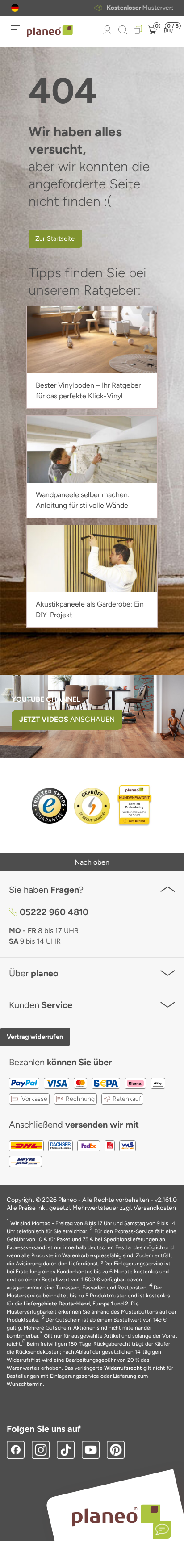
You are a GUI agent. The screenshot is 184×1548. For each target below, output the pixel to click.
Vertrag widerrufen (35, 1037)
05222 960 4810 (54, 912)
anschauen (67, 719)
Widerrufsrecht (123, 1368)
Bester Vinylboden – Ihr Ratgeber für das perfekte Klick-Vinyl (88, 390)
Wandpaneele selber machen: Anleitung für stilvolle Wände (83, 500)
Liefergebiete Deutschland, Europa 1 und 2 (76, 1304)
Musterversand (102, 8)
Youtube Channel (46, 699)
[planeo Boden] (116, 1514)
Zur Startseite (55, 238)
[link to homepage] (50, 31)
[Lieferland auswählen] (15, 8)
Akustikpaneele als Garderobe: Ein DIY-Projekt (90, 609)
